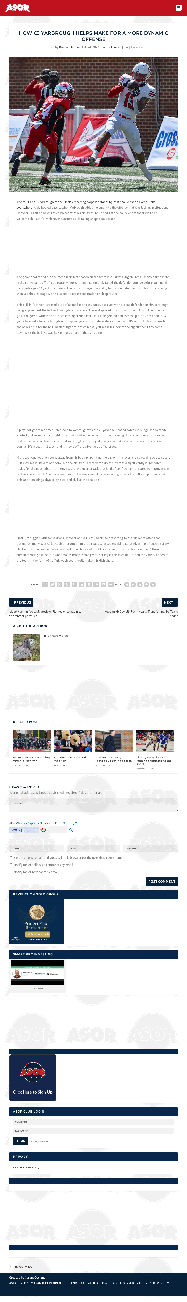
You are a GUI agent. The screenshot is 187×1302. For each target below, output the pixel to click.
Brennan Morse (69, 47)
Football (107, 47)
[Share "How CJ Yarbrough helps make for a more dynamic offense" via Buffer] (89, 584)
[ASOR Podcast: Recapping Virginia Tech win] (31, 741)
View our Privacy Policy (26, 1167)
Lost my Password (39, 1141)
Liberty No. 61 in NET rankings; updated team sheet (153, 761)
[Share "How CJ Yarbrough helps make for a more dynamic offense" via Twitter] (52, 584)
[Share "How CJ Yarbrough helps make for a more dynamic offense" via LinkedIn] (81, 584)
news (117, 47)
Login (20, 1141)
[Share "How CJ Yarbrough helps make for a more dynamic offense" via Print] (111, 584)
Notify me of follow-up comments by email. (44, 865)
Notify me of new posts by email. (36, 872)
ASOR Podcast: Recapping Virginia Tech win (31, 759)
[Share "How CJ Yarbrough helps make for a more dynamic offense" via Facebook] (45, 584)
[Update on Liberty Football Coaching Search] (114, 741)
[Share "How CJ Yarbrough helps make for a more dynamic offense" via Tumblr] (67, 584)
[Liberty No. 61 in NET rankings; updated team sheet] (155, 741)
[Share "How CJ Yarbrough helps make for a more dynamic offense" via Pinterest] (74, 584)
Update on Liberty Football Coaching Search (113, 759)
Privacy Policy (22, 1267)
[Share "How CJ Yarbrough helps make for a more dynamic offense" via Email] (103, 584)
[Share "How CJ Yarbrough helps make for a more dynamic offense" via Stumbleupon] (96, 584)
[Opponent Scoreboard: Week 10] (73, 741)
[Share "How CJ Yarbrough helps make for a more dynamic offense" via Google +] (59, 584)
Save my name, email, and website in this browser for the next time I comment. (68, 857)
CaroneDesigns (35, 1277)
